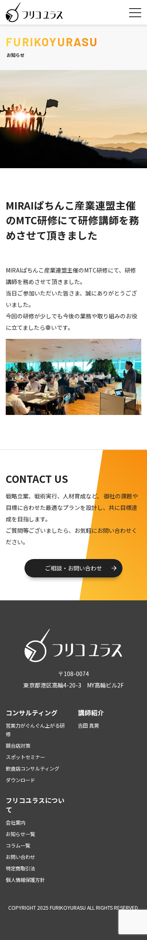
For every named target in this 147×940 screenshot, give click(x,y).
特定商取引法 (20, 868)
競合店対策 (18, 745)
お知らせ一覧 (20, 834)
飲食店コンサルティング (32, 768)
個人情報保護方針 (25, 880)
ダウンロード (20, 780)
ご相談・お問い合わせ (73, 568)
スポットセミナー (25, 757)
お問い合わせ (20, 857)
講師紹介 (91, 712)
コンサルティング (32, 712)
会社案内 (15, 822)
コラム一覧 (18, 845)
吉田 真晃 (88, 725)
